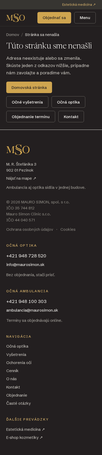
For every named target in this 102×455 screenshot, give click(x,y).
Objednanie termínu (31, 116)
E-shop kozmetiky (24, 437)
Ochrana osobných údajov (29, 229)
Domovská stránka (29, 87)
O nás (11, 378)
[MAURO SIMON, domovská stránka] (15, 18)
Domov (12, 34)
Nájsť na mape (21, 178)
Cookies (68, 229)
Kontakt (71, 116)
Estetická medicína (79, 4)
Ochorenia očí (18, 362)
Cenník (12, 370)
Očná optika (68, 102)
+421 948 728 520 (26, 255)
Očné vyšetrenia (27, 102)
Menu (85, 17)
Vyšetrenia (16, 354)
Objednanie (16, 395)
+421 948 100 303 (26, 301)
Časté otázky (18, 403)
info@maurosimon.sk (25, 264)
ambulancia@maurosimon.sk (32, 310)
